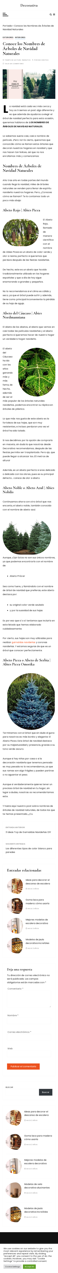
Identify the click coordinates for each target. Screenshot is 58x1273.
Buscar (9, 1087)
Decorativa (29, 5)
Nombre (12, 1015)
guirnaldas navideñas (23, 642)
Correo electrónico (19, 1032)
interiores (20, 37)
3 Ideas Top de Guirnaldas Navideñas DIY (28, 832)
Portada (7, 25)
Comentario (15, 988)
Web (10, 1048)
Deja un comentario (14, 63)
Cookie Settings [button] (12, 1266)
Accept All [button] (29, 1266)
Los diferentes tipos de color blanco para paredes (29, 850)
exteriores (8, 37)
